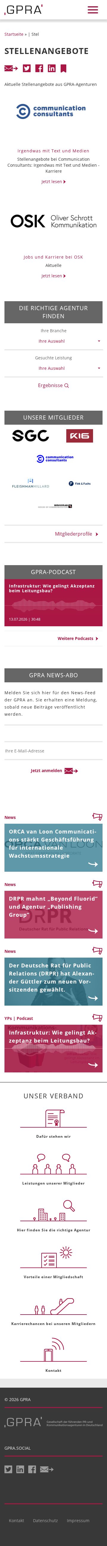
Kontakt (16, 1520)
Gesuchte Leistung (53, 358)
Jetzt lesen (52, 181)
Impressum (78, 1520)
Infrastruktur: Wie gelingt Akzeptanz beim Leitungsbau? (52, 588)
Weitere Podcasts (77, 638)
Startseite (13, 34)
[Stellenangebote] (63, 68)
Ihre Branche (54, 330)
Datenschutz (45, 1520)
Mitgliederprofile (75, 534)
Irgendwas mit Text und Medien (53, 151)
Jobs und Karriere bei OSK (53, 257)
